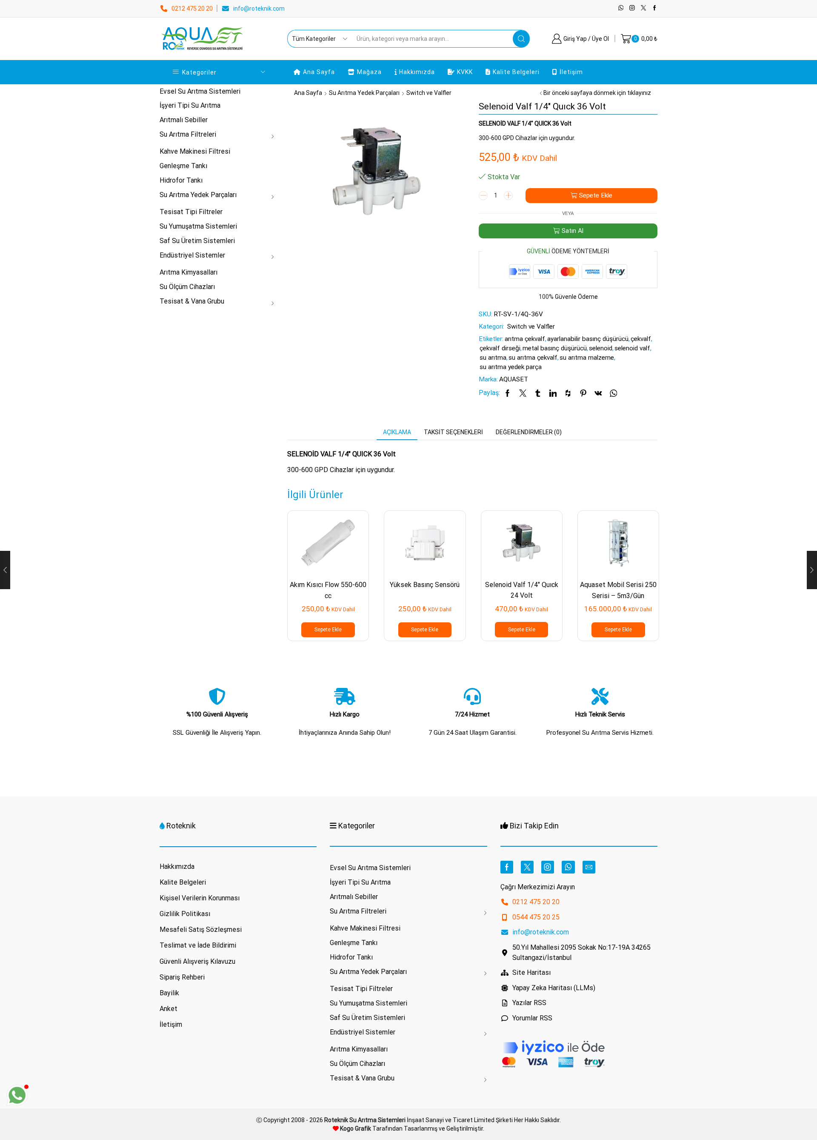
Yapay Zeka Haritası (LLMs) (553, 988)
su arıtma (493, 357)
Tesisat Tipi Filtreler (191, 212)
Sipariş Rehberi (182, 977)
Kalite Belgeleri (516, 72)
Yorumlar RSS (532, 1018)
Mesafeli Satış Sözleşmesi (201, 929)
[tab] (397, 432)
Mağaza (369, 72)
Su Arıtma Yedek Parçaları (364, 92)
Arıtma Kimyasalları (188, 272)
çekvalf (641, 339)
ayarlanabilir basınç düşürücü (587, 339)
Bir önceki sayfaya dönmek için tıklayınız (597, 92)
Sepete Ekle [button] (328, 630)
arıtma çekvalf (525, 339)
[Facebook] (654, 8)
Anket (168, 1009)
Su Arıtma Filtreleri (188, 134)
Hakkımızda (417, 72)
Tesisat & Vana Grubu (192, 301)
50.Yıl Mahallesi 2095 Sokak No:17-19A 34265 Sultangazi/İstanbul (581, 952)
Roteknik (181, 825)
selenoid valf (632, 348)
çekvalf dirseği (500, 348)
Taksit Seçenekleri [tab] (453, 432)
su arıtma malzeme (587, 357)
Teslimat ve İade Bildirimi (198, 945)
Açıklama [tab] (397, 432)
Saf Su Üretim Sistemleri (197, 241)
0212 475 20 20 (192, 8)
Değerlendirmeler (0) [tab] (529, 432)
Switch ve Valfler (428, 92)
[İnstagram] (632, 8)
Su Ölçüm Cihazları (187, 287)
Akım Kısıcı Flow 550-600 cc (328, 590)
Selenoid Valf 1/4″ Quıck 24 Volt (521, 590)
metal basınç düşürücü (555, 348)
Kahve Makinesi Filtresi (195, 151)
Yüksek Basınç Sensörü (425, 585)
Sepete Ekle (595, 195)
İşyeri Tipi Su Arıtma (190, 105)
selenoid (600, 348)
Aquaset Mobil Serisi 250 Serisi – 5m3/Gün (618, 590)
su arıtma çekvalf (532, 357)
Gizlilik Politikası (185, 914)
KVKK (465, 72)
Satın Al (572, 231)
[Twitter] (643, 8)
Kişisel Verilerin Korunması (200, 898)
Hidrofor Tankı (181, 180)
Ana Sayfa (319, 72)
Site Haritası (531, 972)
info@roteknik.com (259, 8)
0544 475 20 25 (536, 917)
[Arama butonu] (521, 38)
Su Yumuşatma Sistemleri (198, 226)
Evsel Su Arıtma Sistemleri (200, 91)
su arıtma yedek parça (511, 367)
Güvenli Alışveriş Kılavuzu (197, 961)
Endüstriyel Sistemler (192, 255)
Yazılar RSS (529, 1003)
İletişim (571, 72)
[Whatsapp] (621, 8)
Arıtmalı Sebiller (184, 120)
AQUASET (513, 379)
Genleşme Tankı (183, 166)
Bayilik (169, 993)
